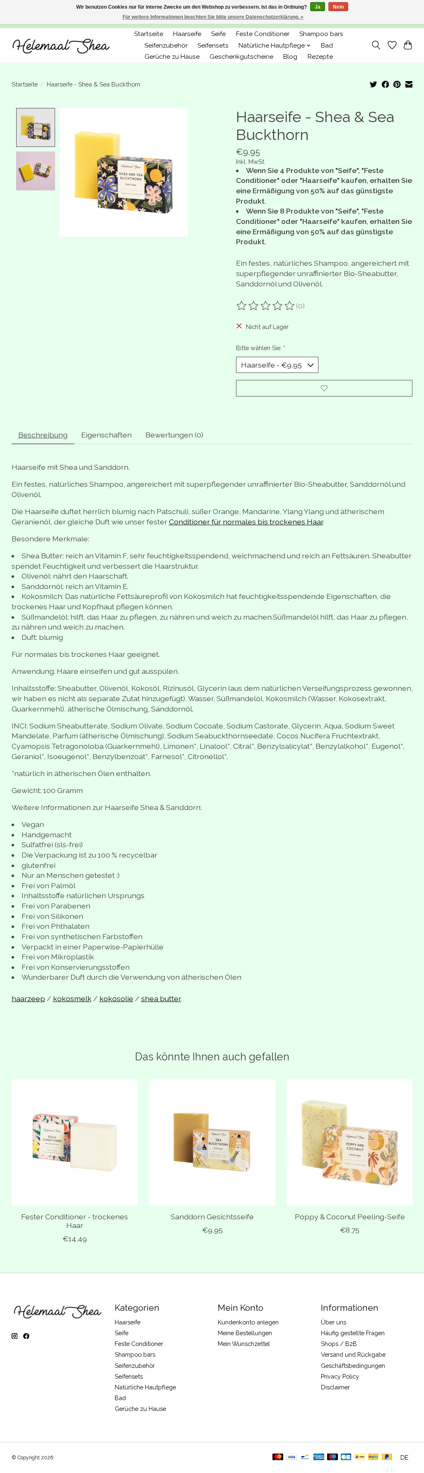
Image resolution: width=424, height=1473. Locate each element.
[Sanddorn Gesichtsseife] (212, 1142)
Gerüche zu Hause (172, 56)
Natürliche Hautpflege (145, 1387)
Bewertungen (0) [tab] (174, 434)
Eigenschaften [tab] (106, 434)
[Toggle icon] (376, 45)
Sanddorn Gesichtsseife (212, 1216)
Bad (327, 45)
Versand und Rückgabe (353, 1354)
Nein (338, 7)
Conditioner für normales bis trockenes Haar (246, 521)
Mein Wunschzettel (244, 1343)
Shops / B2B (339, 1343)
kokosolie (116, 998)
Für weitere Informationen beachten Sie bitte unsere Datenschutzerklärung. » (213, 17)
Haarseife (187, 34)
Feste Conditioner (262, 34)
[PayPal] (373, 1457)
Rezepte (320, 56)
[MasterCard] (277, 1457)
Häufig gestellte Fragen (353, 1332)
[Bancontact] (305, 1457)
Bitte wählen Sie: (260, 347)
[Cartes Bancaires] (346, 1457)
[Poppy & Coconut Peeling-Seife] (350, 1142)
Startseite (148, 34)
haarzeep (28, 998)
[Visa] (291, 1457)
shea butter (161, 998)
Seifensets (213, 45)
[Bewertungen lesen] (266, 305)
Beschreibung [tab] (42, 434)
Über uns (333, 1322)
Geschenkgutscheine (241, 56)
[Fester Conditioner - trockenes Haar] (75, 1142)
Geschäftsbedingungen (353, 1365)
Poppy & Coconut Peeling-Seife (349, 1216)
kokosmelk (72, 998)
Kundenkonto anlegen (248, 1322)
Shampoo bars (321, 34)
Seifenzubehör (166, 45)
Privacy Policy (340, 1376)
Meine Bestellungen (245, 1332)
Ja (317, 7)
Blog (290, 56)
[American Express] (318, 1457)
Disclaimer (335, 1387)
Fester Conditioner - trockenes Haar (74, 1221)
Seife (218, 34)
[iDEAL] (359, 1457)
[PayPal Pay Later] (387, 1457)
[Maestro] (332, 1457)
